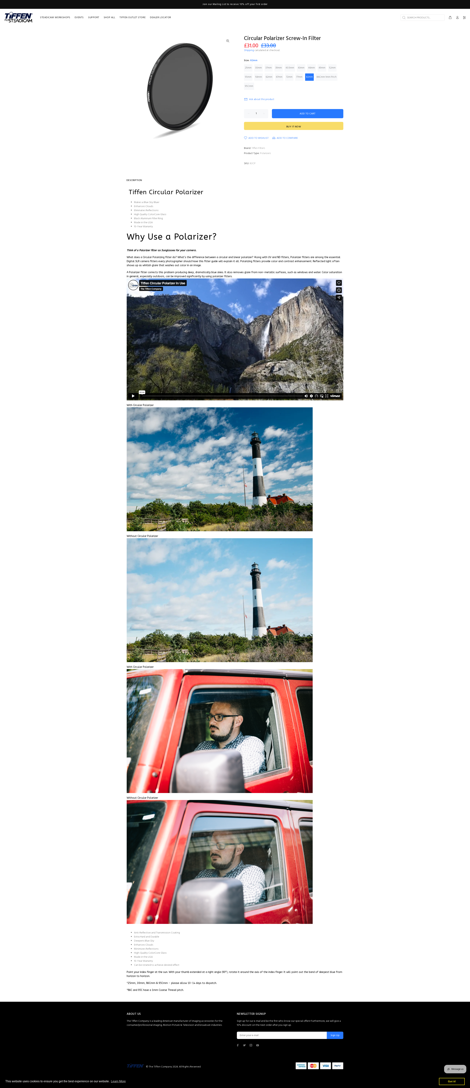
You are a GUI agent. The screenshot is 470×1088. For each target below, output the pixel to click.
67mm (279, 77)
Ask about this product (261, 99)
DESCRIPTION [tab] (134, 180)
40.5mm (289, 68)
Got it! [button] (452, 1081)
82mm (309, 77)
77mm (299, 77)
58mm (258, 77)
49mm (322, 68)
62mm (269, 77)
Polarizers (265, 153)
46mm (311, 68)
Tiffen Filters (258, 148)
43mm (301, 68)
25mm (248, 68)
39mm (278, 68)
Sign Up (335, 1035)
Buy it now (293, 127)
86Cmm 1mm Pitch (327, 77)
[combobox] (423, 18)
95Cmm (249, 86)
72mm (289, 77)
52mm (332, 68)
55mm (248, 77)
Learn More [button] (118, 1081)
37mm (268, 68)
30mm (258, 68)
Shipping (249, 50)
